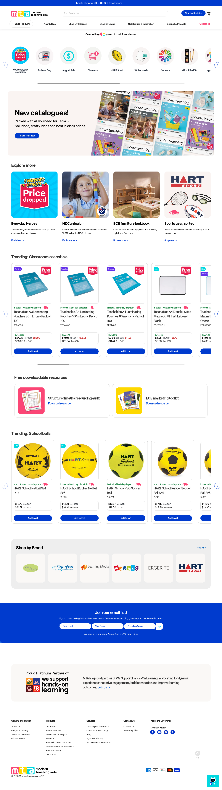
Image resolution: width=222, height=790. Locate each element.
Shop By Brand (107, 24)
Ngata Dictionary (95, 738)
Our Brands (51, 726)
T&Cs (116, 634)
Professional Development (58, 742)
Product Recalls (53, 730)
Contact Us (129, 726)
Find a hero (16, 240)
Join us (102, 687)
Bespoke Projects (176, 24)
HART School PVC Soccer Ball (123, 491)
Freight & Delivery (19, 730)
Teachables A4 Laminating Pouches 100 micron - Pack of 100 (79, 316)
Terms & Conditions (20, 734)
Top (197, 757)
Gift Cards (51, 754)
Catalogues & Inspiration (141, 24)
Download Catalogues (56, 734)
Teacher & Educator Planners (60, 746)
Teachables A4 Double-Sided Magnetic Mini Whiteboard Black (172, 316)
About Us (15, 726)
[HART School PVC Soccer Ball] (126, 461)
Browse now (119, 240)
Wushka (50, 738)
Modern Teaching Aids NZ (31, 776)
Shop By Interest (78, 24)
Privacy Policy (130, 634)
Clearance (204, 23)
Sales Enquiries (131, 730)
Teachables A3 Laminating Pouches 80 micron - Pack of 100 (32, 316)
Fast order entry (53, 750)
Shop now (169, 240)
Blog (89, 734)
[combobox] (114, 13)
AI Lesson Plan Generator (98, 742)
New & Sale (50, 24)
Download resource (59, 403)
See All (200, 547)
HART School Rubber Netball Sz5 (78, 491)
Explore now (68, 240)
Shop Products (23, 23)
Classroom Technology (97, 730)
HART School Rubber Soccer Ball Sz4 (172, 491)
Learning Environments (98, 726)
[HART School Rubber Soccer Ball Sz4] (173, 461)
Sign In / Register (193, 13)
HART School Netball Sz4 (30, 488)
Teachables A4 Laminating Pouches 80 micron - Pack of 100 (125, 316)
